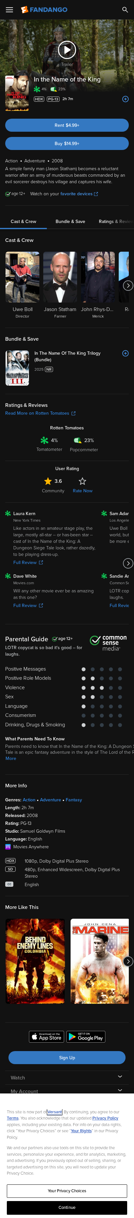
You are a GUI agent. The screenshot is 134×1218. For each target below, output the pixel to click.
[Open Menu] (9, 10)
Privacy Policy (105, 1118)
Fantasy (74, 800)
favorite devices (76, 194)
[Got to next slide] (128, 285)
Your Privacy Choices (67, 1191)
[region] (67, 1155)
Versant (54, 1112)
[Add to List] (125, 99)
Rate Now (82, 491)
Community (53, 491)
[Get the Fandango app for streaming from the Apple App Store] (46, 1038)
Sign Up (67, 1058)
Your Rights (81, 1131)
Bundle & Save (70, 221)
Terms (13, 1118)
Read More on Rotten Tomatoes (37, 413)
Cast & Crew (23, 221)
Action (29, 800)
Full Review (24, 562)
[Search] (125, 9)
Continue (67, 1207)
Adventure (50, 800)
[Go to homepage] (44, 9)
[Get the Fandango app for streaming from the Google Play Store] (86, 1038)
